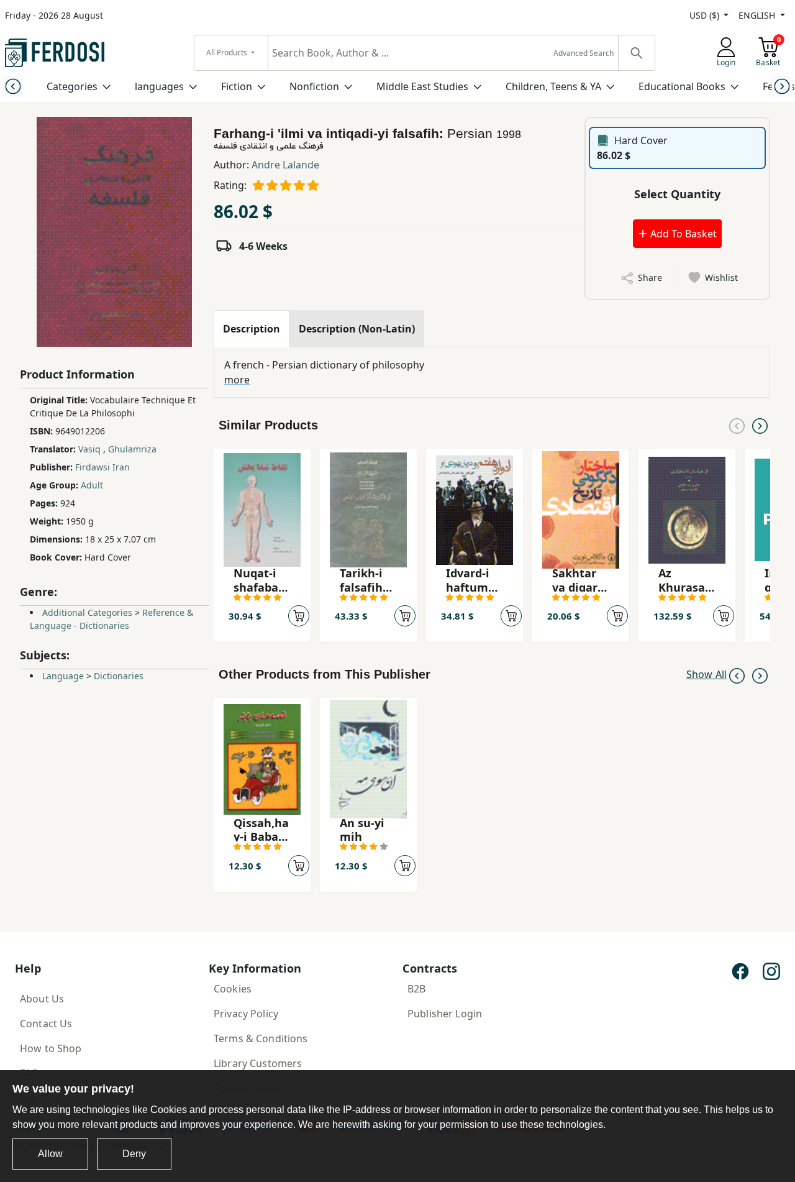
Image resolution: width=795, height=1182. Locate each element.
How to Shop (51, 1048)
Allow (50, 1153)
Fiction (236, 86)
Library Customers (258, 1063)
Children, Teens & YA (553, 86)
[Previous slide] (12, 86)
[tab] (251, 328)
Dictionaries (118, 676)
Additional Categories (87, 612)
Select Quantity (677, 193)
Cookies (233, 989)
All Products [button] (227, 52)
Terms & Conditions (261, 1038)
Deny (134, 1153)
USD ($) (705, 15)
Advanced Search (583, 53)
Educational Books (681, 86)
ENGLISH (758, 15)
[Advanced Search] (636, 53)
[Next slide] (782, 86)
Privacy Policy (246, 1013)
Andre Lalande (285, 165)
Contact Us (46, 1023)
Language (63, 676)
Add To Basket (682, 234)
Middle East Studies (422, 86)
